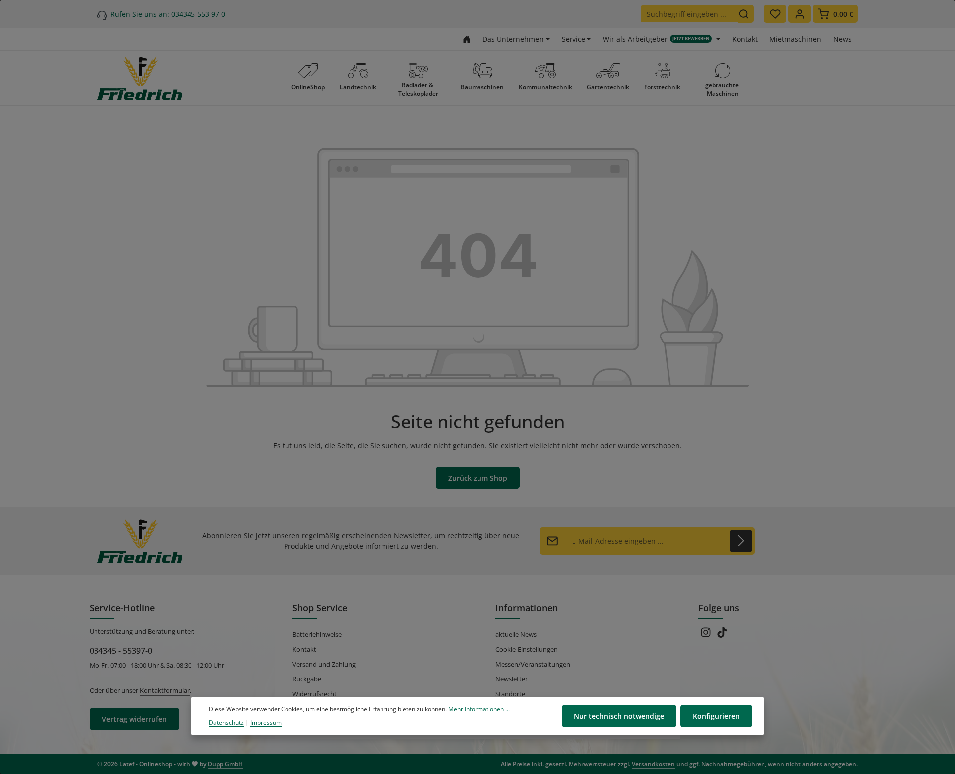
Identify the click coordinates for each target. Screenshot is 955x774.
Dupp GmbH (225, 764)
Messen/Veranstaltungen (532, 664)
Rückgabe (306, 679)
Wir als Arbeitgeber (656, 39)
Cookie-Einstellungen (526, 649)
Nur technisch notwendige (619, 716)
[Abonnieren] (741, 541)
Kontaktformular (165, 690)
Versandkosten (653, 764)
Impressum (266, 722)
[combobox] (689, 14)
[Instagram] (706, 635)
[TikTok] (722, 635)
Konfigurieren (716, 716)
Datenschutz (226, 722)
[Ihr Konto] (799, 14)
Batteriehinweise (317, 634)
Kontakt (745, 39)
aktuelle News (516, 634)
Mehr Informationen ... (479, 709)
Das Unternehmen (513, 39)
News (842, 39)
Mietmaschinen (795, 39)
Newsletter (511, 679)
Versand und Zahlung (324, 664)
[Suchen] (746, 14)
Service (573, 39)
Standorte (510, 693)
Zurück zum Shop (477, 478)
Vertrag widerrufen (134, 719)
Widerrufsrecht (314, 693)
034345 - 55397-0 (121, 650)
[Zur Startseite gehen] (467, 39)
